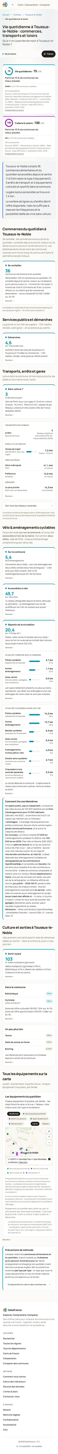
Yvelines (17, 14)
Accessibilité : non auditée (30, 1446)
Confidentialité (10, 1419)
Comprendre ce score (14, 110)
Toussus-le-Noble (33, 14)
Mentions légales (11, 1414)
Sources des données (13, 1386)
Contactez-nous (11, 1396)
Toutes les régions (12, 1343)
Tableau (45, 1123)
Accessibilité (9, 1424)
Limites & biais (10, 1391)
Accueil (5, 14)
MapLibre (23, 1162)
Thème (48, 53)
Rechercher (9, 1338)
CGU (5, 1429)
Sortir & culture (18, 1118)
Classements (31, 4)
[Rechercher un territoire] (13, 5)
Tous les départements (14, 1348)
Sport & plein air (40, 1118)
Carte (35, 1123)
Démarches (17, 1123)
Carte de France (11, 1353)
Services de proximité (35, 1113)
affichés (13, 1113)
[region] (29, 1146)
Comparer (45, 4)
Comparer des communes (15, 1363)
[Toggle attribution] (49, 1159)
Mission (7, 1409)
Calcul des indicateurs (14, 1381)
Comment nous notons (14, 1376)
